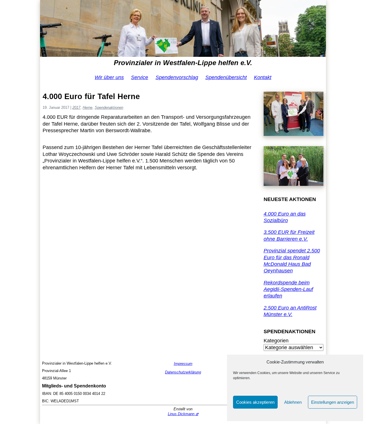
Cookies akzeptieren (255, 402)
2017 (76, 107)
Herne (87, 107)
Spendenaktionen (109, 107)
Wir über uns (109, 77)
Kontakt (262, 77)
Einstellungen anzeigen (332, 402)
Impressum (183, 363)
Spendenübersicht (226, 77)
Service (139, 77)
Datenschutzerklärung (183, 372)
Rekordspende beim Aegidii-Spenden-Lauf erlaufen (288, 289)
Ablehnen (293, 402)
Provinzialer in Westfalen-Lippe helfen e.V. (183, 63)
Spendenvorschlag (177, 77)
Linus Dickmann (181, 414)
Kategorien (276, 340)
